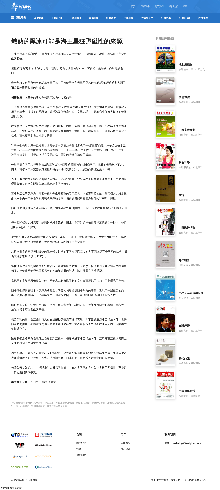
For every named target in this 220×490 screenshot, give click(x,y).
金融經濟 (184, 325)
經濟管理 (203, 17)
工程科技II (75, 17)
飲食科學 (184, 162)
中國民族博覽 (187, 227)
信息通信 (184, 97)
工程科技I (57, 17)
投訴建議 (125, 449)
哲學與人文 (147, 17)
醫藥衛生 (111, 17)
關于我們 (159, 6)
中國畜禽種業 (187, 129)
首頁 (133, 6)
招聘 (185, 6)
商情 (181, 195)
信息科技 (128, 17)
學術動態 (173, 6)
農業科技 (93, 17)
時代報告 (184, 260)
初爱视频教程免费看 (11, 488)
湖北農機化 (185, 64)
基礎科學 (39, 17)
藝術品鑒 (184, 358)
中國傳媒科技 (187, 390)
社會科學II (184, 17)
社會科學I (166, 17)
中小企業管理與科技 (191, 293)
